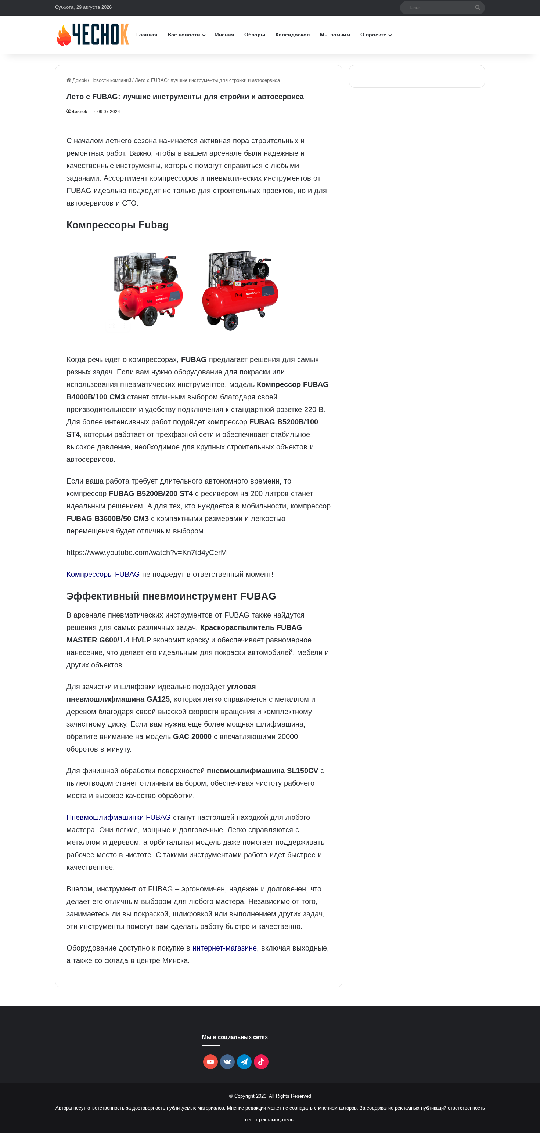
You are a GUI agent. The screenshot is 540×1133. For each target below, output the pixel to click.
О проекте (373, 34)
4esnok (79, 111)
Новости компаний (110, 80)
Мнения (224, 34)
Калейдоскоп (293, 34)
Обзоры (254, 34)
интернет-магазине (224, 948)
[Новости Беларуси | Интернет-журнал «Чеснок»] (93, 35)
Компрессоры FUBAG (103, 574)
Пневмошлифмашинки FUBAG (118, 817)
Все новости (184, 34)
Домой (79, 80)
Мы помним (335, 34)
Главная (146, 34)
